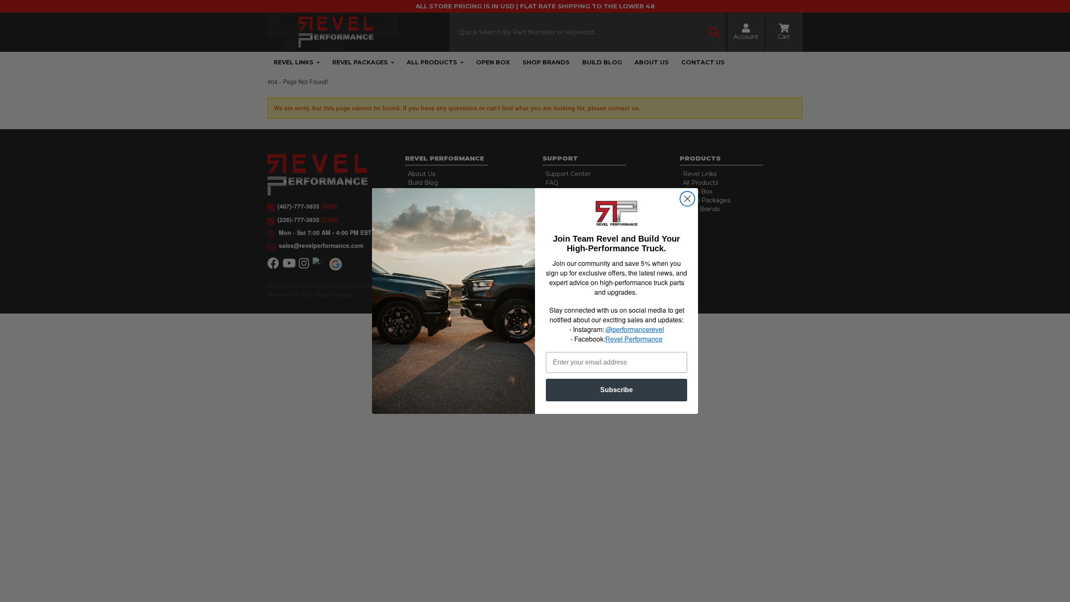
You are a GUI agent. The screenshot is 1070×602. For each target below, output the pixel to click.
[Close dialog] (687, 198)
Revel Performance (633, 339)
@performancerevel (635, 329)
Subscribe (616, 389)
